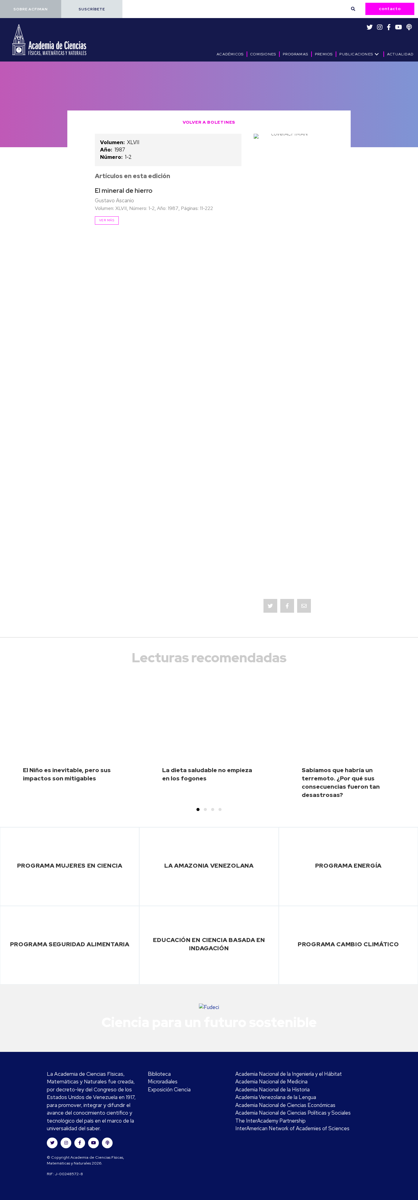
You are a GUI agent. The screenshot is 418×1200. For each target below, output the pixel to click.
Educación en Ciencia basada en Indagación (209, 944)
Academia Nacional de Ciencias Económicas (285, 1105)
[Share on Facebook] (287, 606)
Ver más (106, 220)
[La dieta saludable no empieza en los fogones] (209, 742)
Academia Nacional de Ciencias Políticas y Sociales (293, 1112)
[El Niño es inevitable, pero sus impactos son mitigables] (69, 742)
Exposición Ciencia (169, 1089)
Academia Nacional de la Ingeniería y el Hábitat (288, 1074)
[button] (30, 9)
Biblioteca (159, 1074)
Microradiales (162, 1081)
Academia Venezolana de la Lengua (275, 1097)
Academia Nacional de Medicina (271, 1081)
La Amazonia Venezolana (208, 865)
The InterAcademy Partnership (270, 1120)
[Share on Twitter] (270, 606)
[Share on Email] (304, 606)
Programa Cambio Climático (348, 944)
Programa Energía (348, 865)
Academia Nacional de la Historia (272, 1089)
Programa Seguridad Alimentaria (69, 944)
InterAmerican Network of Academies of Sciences (292, 1128)
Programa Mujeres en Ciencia (69, 865)
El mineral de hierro (123, 190)
